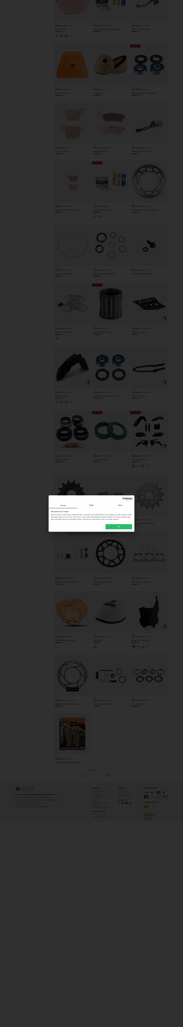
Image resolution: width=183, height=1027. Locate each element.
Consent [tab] (63, 505)
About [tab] (120, 505)
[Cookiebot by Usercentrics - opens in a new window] (124, 498)
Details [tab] (91, 505)
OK (119, 527)
